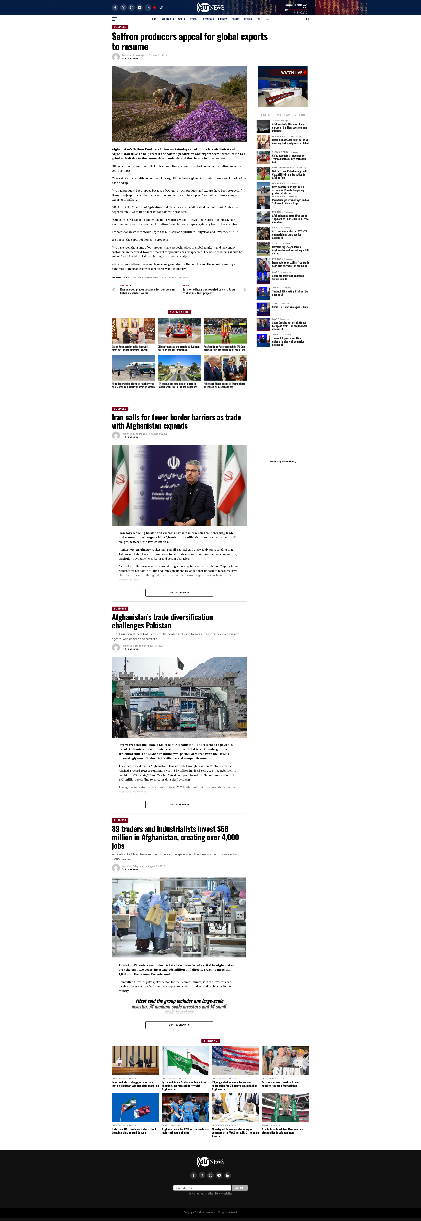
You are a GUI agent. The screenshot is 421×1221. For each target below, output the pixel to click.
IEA (164, 278)
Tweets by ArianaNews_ (283, 461)
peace (172, 278)
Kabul (304, 7)
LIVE (258, 19)
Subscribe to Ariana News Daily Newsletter (210, 1193)
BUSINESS (222, 19)
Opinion (248, 19)
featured (138, 278)
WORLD (181, 19)
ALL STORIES (168, 19)
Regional (193, 19)
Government (153, 278)
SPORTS (235, 19)
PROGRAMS (208, 19)
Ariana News (131, 58)
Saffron (183, 278)
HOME (155, 19)
